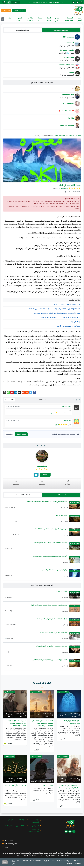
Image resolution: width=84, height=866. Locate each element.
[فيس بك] (81, 2)
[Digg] (19, 392)
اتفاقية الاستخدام (34, 2)
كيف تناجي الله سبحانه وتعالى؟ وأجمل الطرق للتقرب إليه (51, 646)
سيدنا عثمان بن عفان (61, 515)
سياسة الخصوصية (46, 2)
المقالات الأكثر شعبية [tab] (23, 495)
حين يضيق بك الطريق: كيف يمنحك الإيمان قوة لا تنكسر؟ (51, 529)
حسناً (5, 862)
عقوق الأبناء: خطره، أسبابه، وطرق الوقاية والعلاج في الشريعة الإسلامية (57, 313)
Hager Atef (8, 715)
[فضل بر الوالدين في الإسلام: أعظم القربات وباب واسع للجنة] (69, 769)
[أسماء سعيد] (42, 456)
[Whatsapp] (8, 392)
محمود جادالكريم (66, 406)
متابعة (45, 475)
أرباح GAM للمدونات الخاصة (33, 830)
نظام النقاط (9, 826)
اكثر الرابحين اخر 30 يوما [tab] (61, 30)
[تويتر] (77, 2)
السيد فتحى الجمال (10, 624)
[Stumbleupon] (23, 392)
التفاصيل (63, 739)
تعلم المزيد (13, 862)
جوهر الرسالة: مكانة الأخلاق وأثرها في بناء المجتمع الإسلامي (50, 542)
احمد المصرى (67, 420)
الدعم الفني (35, 826)
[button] (4, 392)
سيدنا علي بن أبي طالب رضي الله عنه (68, 326)
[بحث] (2, 19)
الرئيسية (78, 135)
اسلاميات (70, 135)
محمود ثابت (35, 715)
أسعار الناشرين (21, 826)
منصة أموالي (79, 19)
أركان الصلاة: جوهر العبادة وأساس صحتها (66, 304)
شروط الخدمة (21, 820)
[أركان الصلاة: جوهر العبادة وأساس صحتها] (69, 704)
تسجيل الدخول (21, 434)
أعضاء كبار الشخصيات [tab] (22, 30)
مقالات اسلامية (30, 19)
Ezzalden (7, 548)
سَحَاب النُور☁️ (9, 638)
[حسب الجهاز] (9, 2)
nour (6, 652)
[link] (42, 469)
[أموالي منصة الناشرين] (78, 10)
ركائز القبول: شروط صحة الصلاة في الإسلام (54, 570)
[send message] (36, 475)
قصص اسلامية (19, 19)
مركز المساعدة (58, 2)
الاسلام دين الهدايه (61, 591)
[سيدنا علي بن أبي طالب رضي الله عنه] (15, 769)
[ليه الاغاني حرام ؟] (42, 769)
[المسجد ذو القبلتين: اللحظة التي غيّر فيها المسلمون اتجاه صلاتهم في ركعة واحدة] (42, 704)
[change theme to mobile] (4, 2)
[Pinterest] (12, 392)
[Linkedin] (15, 392)
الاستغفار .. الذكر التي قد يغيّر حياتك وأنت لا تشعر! (53, 632)
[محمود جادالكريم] (76, 407)
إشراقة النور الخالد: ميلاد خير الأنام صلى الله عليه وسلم (52, 618)
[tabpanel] (42, 55)
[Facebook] (34, 392)
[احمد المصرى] (76, 421)
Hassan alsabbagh (10, 521)
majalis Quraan (9, 507)
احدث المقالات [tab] (61, 495)
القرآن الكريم (57, 19)
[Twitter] (30, 392)
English (15, 2)
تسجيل (8, 434)
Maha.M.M (8, 611)
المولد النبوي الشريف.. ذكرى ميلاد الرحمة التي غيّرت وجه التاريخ (49, 659)
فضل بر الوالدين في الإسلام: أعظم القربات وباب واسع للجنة (60, 317)
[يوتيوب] (73, 2)
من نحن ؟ (10, 820)
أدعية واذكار (49, 19)
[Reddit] (27, 392)
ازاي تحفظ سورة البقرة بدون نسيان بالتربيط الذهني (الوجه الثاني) (49, 605)
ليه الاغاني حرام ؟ (75, 322)
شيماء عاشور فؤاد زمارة (11, 534)
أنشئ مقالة (9, 19)
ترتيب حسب (42, 399)
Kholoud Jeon (8, 597)
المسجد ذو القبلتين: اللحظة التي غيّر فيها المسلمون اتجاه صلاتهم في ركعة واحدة (54, 309)
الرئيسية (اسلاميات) (69, 19)
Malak (33, 781)
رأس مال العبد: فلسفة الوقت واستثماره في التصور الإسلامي (50, 556)
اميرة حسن (8, 665)
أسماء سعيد (42, 466)
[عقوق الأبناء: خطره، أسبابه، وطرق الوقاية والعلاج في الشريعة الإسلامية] (15, 704)
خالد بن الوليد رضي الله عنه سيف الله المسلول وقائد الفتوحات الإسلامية (47, 501)
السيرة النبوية (40, 19)
